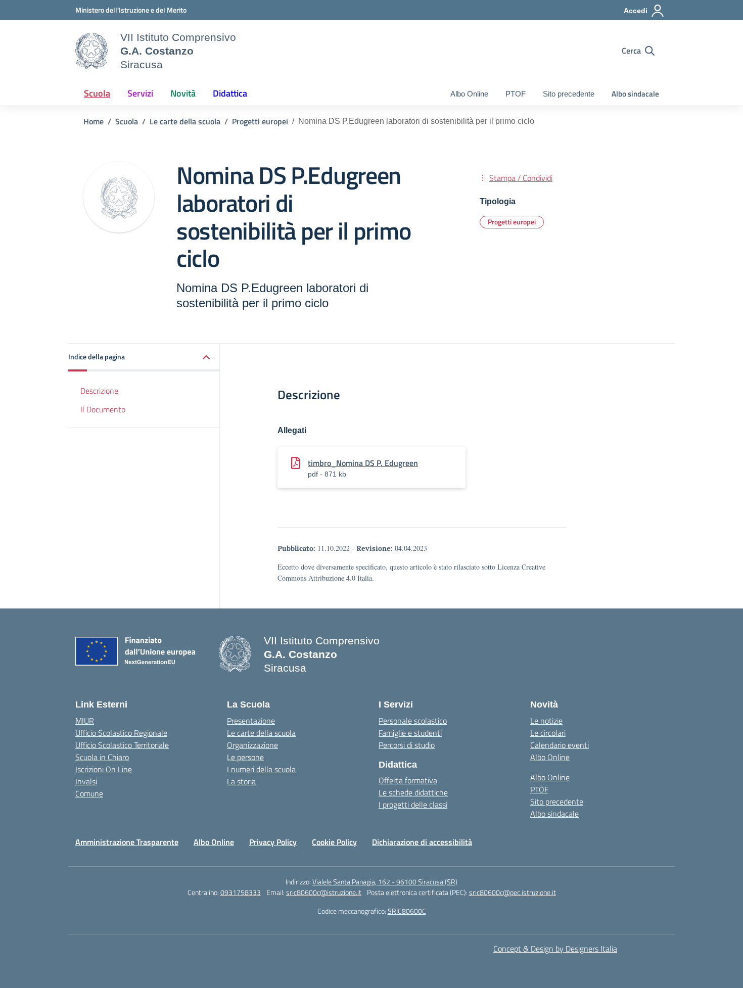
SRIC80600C (407, 911)
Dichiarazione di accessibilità (422, 842)
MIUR (84, 721)
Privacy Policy (273, 842)
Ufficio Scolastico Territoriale (122, 745)
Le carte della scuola (261, 733)
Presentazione (251, 721)
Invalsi (86, 781)
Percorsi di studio (407, 745)
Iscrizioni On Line (103, 769)
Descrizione (99, 391)
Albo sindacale (635, 94)
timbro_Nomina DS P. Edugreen (363, 463)
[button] (144, 357)
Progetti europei (512, 221)
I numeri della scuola (261, 769)
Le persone (245, 757)
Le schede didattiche (413, 792)
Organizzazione (252, 745)
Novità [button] (183, 93)
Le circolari (548, 733)
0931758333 (240, 892)
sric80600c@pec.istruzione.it (512, 892)
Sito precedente (568, 93)
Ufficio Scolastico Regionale (121, 733)
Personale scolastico (413, 721)
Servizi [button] (140, 93)
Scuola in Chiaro (102, 757)
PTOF (515, 93)
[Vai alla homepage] (91, 51)
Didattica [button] (230, 93)
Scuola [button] (97, 93)
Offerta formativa (408, 780)
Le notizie (546, 721)
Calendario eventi (559, 745)
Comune (89, 793)
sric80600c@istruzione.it (323, 892)
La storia (241, 781)
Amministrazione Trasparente (126, 842)
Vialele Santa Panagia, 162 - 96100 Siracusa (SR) (384, 881)
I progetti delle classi (413, 804)
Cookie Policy (334, 842)
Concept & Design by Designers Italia (555, 949)
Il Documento (102, 409)
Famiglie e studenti (410, 733)
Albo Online (469, 93)
